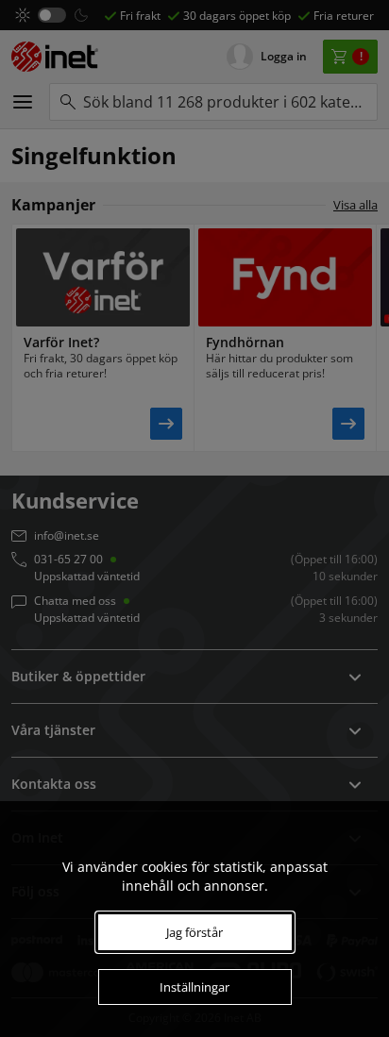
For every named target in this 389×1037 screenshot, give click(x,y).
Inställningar (194, 986)
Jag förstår (194, 932)
